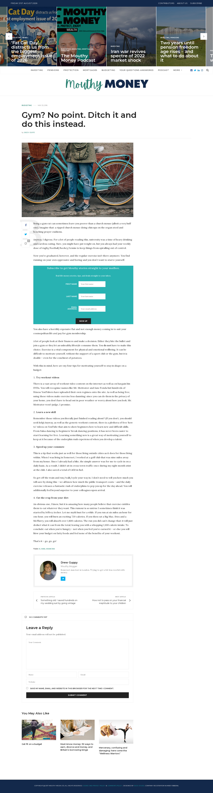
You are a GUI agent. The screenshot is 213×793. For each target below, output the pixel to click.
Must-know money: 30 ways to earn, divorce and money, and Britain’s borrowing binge (76, 747)
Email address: (72, 308)
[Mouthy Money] (106, 84)
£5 (39, 549)
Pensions (32, 50)
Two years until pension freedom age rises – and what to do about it (147, 51)
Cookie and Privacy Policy (94, 786)
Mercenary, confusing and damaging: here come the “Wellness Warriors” (113, 750)
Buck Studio (139, 786)
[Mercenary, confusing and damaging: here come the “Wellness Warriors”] (116, 732)
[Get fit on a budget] (39, 730)
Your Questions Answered (137, 70)
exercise (50, 549)
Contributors (166, 3)
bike (43, 549)
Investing (43, 49)
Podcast (163, 70)
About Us (182, 3)
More (176, 70)
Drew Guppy (29, 132)
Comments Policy (115, 786)
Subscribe (196, 3)
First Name (71, 284)
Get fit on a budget (32, 744)
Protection (71, 70)
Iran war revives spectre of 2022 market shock (95, 56)
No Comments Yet (38, 617)
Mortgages (55, 49)
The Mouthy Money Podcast (45, 58)
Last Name (71, 296)
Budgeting (33, 49)
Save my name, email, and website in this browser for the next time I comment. (72, 688)
